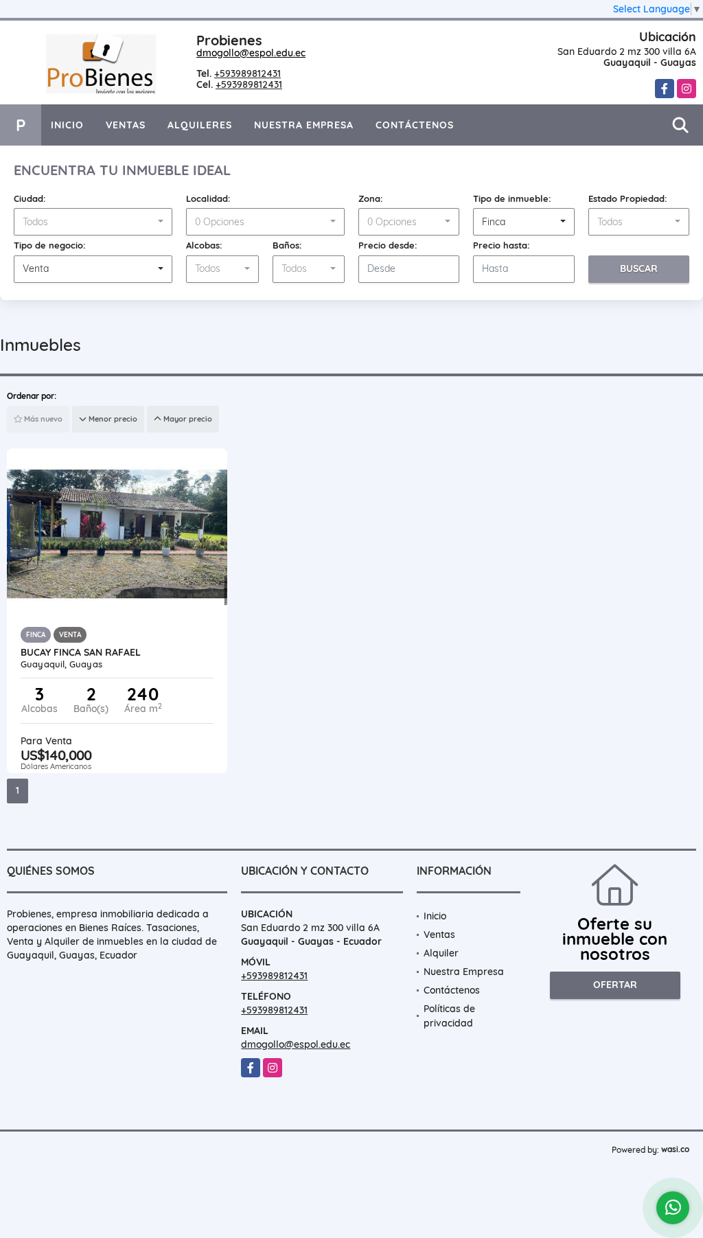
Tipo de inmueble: (512, 198)
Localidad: (208, 198)
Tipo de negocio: (50, 245)
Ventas (126, 125)
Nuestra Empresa (304, 125)
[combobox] (93, 222)
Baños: (287, 245)
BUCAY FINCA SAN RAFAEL (81, 652)
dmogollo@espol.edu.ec (251, 53)
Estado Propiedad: (627, 198)
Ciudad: (30, 198)
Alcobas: (204, 245)
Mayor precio (186, 419)
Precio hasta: (501, 245)
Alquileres (200, 125)
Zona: (370, 198)
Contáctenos (415, 125)
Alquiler (441, 953)
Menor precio (112, 419)
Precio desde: (387, 245)
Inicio (67, 125)
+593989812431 (247, 73)
